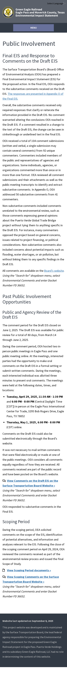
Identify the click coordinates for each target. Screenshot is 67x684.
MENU (33, 27)
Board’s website (54, 271)
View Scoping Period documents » (29, 570)
